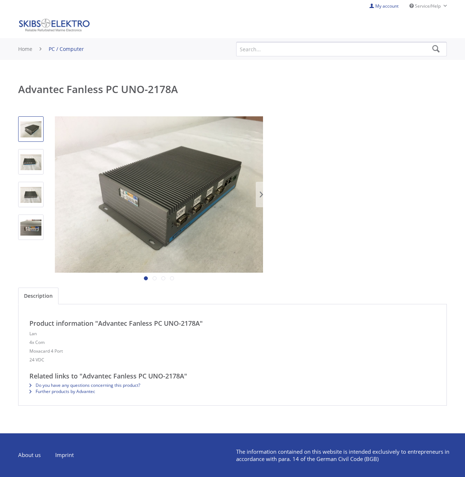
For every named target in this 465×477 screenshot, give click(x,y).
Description (38, 295)
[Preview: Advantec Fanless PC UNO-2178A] (31, 129)
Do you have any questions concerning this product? (87, 385)
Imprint (64, 454)
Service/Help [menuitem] (428, 6)
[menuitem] (33, 455)
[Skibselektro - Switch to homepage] (54, 25)
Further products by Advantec (65, 391)
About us (29, 454)
